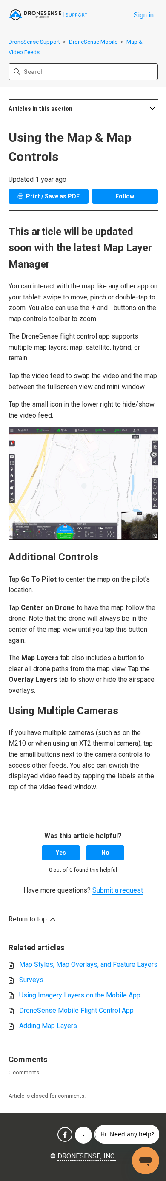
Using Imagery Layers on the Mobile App (79, 995)
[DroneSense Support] (49, 15)
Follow (124, 196)
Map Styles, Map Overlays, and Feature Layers (88, 965)
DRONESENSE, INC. (86, 1156)
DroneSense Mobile (93, 42)
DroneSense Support (34, 42)
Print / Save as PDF (53, 196)
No (105, 852)
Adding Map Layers (48, 1026)
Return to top (29, 919)
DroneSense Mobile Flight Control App (76, 1010)
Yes (61, 852)
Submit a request (117, 890)
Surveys (31, 980)
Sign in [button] (144, 15)
